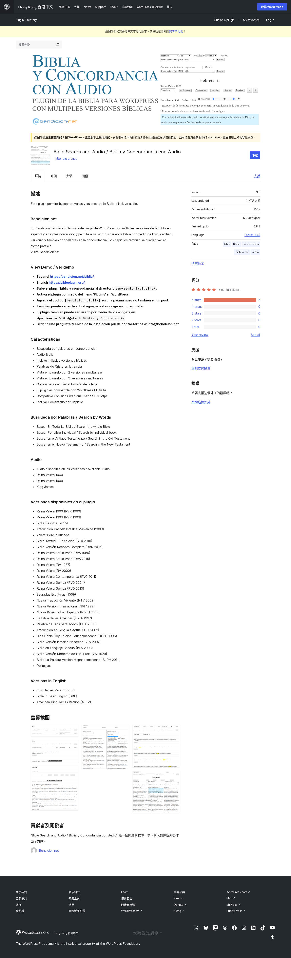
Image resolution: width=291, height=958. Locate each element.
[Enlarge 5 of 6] (175, 730)
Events (178, 898)
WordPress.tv (131, 910)
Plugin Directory (26, 20)
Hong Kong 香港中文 (66, 933)
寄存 (18, 904)
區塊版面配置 (76, 910)
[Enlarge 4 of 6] (124, 730)
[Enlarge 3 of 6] (73, 771)
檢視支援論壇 (200, 368)
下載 (255, 155)
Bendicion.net (67, 159)
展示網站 (74, 892)
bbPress (233, 904)
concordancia (251, 244)
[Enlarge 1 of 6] (73, 730)
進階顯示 (197, 263)
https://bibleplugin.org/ (67, 282)
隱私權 (20, 910)
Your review (199, 335)
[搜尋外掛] (58, 44)
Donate (180, 904)
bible (227, 244)
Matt (231, 898)
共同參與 (179, 892)
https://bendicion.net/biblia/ (72, 276)
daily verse (242, 252)
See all (255, 335)
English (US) (252, 235)
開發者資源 (128, 904)
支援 (257, 176)
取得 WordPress (272, 7)
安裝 (69, 176)
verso (255, 252)
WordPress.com (238, 892)
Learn (124, 892)
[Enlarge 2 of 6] (73, 745)
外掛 (71, 904)
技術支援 (126, 898)
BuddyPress (236, 910)
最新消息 (21, 898)
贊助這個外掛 (200, 402)
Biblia (236, 244)
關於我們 (21, 892)
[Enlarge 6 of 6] (175, 776)
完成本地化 (176, 31)
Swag (179, 910)
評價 (53, 176)
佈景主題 (74, 898)
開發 (85, 176)
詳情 (38, 176)
